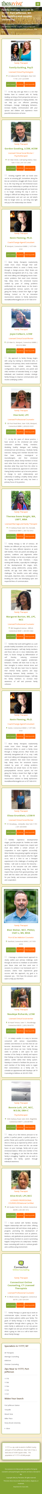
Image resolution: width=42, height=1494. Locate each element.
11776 (7, 1379)
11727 (7, 1394)
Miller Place (8, 1418)
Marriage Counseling (12, 1357)
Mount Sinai (9, 1414)
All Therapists (9, 1353)
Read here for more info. (21, 1487)
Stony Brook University (12, 1423)
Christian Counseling (12, 1364)
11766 (7, 1382)
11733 (7, 1390)
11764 (7, 1386)
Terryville (8, 1410)
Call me (20, 84)
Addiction (8, 1360)
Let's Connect (11, 84)
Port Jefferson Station (12, 1405)
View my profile (30, 84)
